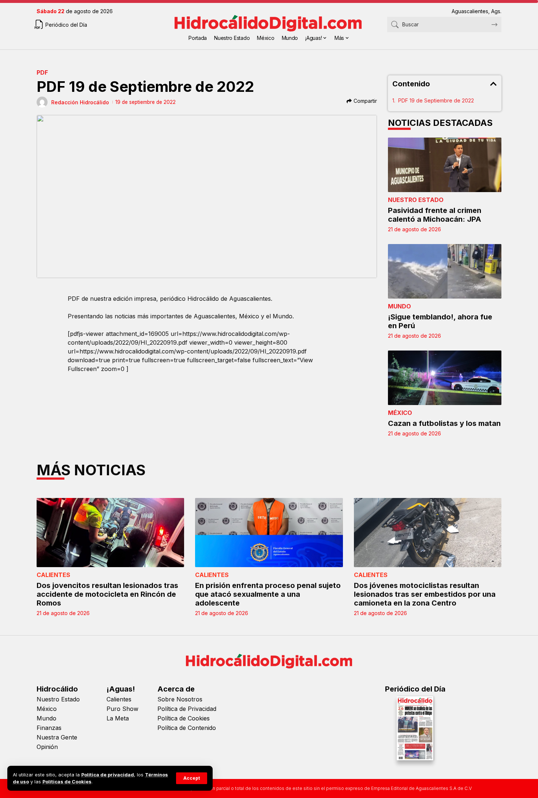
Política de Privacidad (186, 708)
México (400, 412)
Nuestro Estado (416, 199)
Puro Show (122, 708)
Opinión (47, 746)
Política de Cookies (183, 718)
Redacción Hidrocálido (80, 102)
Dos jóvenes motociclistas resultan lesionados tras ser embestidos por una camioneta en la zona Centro (425, 594)
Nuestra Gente (57, 737)
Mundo (399, 306)
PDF (42, 72)
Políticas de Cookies (66, 781)
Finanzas (49, 727)
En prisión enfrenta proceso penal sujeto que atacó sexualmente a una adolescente (268, 594)
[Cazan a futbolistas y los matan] (444, 378)
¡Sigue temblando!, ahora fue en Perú (440, 321)
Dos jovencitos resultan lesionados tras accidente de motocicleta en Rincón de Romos (107, 594)
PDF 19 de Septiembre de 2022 (436, 100)
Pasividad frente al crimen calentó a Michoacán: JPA (434, 215)
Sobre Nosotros (179, 699)
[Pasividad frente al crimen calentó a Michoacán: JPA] (444, 165)
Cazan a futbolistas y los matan (444, 423)
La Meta (118, 718)
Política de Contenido (186, 727)
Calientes (53, 574)
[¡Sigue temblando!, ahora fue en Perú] (444, 271)
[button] (191, 778)
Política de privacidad (107, 775)
